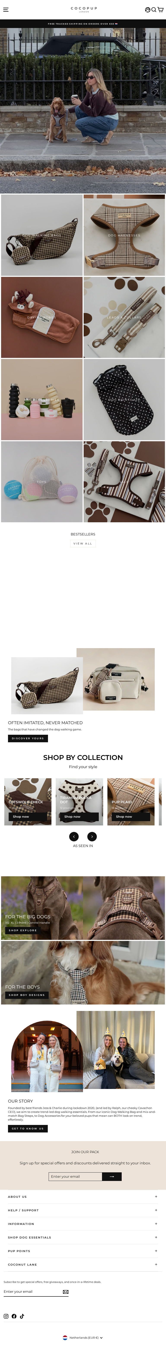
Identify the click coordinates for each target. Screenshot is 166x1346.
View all (83, 543)
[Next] (92, 836)
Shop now (21, 817)
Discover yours (28, 738)
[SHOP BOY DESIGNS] (83, 972)
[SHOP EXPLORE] (83, 908)
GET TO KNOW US (28, 1128)
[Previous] (74, 836)
